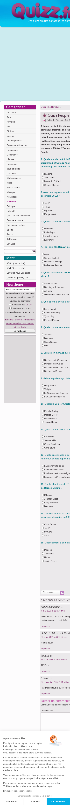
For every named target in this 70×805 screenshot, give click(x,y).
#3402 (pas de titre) (16, 263)
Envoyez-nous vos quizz (18, 273)
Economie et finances (17, 145)
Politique (11, 206)
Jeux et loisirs (13, 169)
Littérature (11, 173)
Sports (10, 230)
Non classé (12, 197)
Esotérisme (12, 150)
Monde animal (13, 187)
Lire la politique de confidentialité (18, 791)
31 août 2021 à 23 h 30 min (54, 659)
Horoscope (12, 164)
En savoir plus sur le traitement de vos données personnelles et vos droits (20, 323)
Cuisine (10, 136)
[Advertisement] (35, 64)
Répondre (45, 626)
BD (8, 126)
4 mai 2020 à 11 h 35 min (53, 611)
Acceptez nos (20, 315)
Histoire (10, 159)
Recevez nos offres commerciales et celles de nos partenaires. (20, 312)
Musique (11, 192)
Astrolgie (11, 122)
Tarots (10, 234)
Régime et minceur (16, 220)
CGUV (29, 304)
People (12, 201)
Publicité (11, 211)
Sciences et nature (16, 225)
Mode (9, 183)
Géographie (12, 155)
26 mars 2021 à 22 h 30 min (54, 637)
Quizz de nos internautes (18, 215)
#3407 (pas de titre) (16, 268)
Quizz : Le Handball (50, 107)
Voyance (11, 244)
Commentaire (47, 711)
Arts (9, 117)
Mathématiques (14, 178)
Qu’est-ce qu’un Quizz (17, 277)
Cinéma (10, 131)
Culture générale (14, 140)
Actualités (11, 112)
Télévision (11, 239)
